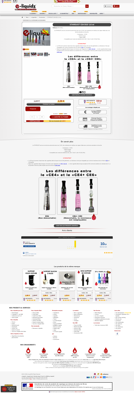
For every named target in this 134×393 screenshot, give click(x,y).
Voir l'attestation (29, 246)
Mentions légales (99, 320)
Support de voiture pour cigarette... (31, 288)
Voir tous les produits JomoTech (67, 225)
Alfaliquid (55, 317)
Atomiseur (76, 317)
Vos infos (118, 325)
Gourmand (14, 326)
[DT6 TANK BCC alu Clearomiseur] (103, 278)
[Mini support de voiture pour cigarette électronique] (85, 278)
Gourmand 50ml (36, 319)
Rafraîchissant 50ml (37, 317)
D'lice (54, 322)
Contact (97, 314)
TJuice (54, 319)
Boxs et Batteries (78, 314)
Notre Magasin (98, 312)
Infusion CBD (77, 328)
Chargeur (76, 320)
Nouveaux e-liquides (37, 328)
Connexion (108, 6)
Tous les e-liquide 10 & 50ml (19, 331)
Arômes (55, 336)
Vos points (118, 328)
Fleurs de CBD (77, 325)
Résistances (77, 315)
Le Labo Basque (57, 320)
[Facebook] (117, 334)
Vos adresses (119, 323)
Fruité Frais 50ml (36, 315)
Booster (55, 337)
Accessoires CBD (78, 333)
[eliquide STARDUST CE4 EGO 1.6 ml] (27, 54)
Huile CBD (76, 331)
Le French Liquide (57, 331)
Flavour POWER (57, 323)
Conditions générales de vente (102, 319)
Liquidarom (56, 312)
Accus (75, 319)
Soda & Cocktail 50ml (37, 322)
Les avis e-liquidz (99, 315)
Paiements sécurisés (100, 317)
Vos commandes (120, 322)
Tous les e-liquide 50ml (38, 323)
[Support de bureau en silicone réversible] (49, 278)
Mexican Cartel (57, 326)
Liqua (54, 330)
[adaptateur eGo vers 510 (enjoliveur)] (67, 278)
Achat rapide (15, 317)
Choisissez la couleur (49, 104)
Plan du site (118, 319)
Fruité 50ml (35, 314)
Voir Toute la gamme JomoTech (82, 95)
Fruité (13, 323)
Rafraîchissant (15, 325)
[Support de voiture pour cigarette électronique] (31, 278)
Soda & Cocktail (16, 329)
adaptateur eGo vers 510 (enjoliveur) (67, 288)
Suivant (49, 54)
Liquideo (55, 315)
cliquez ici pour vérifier (79, 391)
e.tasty (55, 314)
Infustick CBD (77, 329)
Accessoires (56, 339)
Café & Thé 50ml (36, 320)
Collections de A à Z (17, 315)
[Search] (87, 6)
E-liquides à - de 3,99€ (17, 314)
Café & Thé (14, 328)
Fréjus (30, 378)
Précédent (23, 54)
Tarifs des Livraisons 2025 (101, 325)
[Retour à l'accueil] (22, 17)
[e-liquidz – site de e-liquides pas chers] (26, 7)
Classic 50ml (35, 312)
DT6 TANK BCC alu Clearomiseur (102, 288)
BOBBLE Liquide (57, 325)
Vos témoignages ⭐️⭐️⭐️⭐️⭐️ (123, 312)
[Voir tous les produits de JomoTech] (82, 92)
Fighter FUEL (56, 328)
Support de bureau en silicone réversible (49, 288)
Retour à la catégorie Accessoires (34, 20)
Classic (13, 322)
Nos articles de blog (120, 317)
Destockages (15, 312)
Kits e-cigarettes (78, 312)
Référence (55, 27)
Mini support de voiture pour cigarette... (85, 288)
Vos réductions (119, 326)
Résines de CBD (78, 326)
